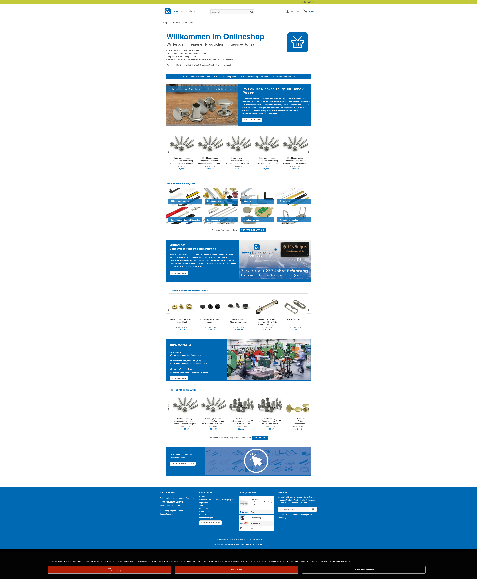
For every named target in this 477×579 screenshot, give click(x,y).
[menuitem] (232, 11)
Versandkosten (257, 539)
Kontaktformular (166, 514)
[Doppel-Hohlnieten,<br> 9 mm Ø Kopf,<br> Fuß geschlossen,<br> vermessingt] (267, 405)
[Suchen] (251, 11)
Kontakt (202, 496)
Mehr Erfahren (178, 378)
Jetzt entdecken (252, 119)
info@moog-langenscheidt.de (171, 510)
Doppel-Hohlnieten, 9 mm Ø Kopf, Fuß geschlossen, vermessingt (266, 421)
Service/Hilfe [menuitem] (309, 2)
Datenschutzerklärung (345, 561)
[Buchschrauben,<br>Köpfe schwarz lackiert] (210, 306)
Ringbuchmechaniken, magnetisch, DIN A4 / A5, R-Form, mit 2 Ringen (238, 322)
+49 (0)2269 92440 (171, 502)
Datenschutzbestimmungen (298, 514)
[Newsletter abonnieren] (313, 509)
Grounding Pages (206, 517)
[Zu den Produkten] (297, 42)
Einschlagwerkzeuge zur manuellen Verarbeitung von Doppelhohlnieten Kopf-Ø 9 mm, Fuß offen (182, 161)
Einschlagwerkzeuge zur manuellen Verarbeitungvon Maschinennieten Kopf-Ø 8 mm (267, 161)
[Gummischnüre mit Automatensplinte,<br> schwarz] (295, 306)
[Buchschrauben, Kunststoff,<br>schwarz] (182, 306)
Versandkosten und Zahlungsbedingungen (216, 499)
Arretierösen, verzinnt (266, 319)
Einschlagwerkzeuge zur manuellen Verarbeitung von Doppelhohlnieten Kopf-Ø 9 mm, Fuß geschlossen (210, 161)
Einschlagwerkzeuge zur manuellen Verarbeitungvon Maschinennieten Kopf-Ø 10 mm (295, 161)
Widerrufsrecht (205, 511)
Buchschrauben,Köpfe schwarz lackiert (210, 320)
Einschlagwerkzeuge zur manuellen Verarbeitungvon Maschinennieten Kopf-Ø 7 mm (238, 161)
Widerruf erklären (210, 522)
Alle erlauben (236, 570)
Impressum (203, 502)
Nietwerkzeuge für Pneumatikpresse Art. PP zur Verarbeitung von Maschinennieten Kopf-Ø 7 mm (210, 421)
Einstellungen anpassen (364, 570)
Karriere (202, 514)
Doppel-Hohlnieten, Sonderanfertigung (295, 419)
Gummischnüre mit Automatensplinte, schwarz (295, 322)
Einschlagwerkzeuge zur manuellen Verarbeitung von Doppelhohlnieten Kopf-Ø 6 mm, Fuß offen (182, 421)
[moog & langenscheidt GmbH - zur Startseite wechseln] (180, 11)
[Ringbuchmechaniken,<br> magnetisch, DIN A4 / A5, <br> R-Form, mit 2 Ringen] (238, 306)
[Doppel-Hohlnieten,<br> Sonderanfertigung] (295, 405)
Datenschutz (204, 508)
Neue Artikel (260, 437)
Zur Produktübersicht (182, 464)
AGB (201, 505)
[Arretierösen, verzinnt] (267, 306)
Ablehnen (109, 570)
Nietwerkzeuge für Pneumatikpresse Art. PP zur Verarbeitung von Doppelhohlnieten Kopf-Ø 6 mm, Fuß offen (238, 421)
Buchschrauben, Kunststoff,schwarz (182, 320)
